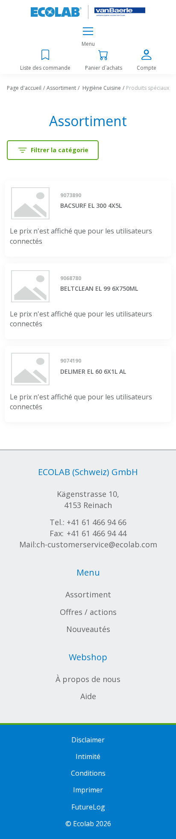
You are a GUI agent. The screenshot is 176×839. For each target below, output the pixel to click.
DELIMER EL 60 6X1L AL (93, 371)
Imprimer (88, 790)
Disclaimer (88, 739)
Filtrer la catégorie (59, 150)
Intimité (88, 756)
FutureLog (88, 807)
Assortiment (61, 88)
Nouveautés (88, 629)
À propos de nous (88, 679)
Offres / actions (88, 612)
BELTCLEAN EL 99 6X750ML (99, 288)
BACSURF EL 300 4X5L (91, 205)
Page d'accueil (24, 88)
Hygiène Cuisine (101, 88)
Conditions (88, 773)
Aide (88, 696)
